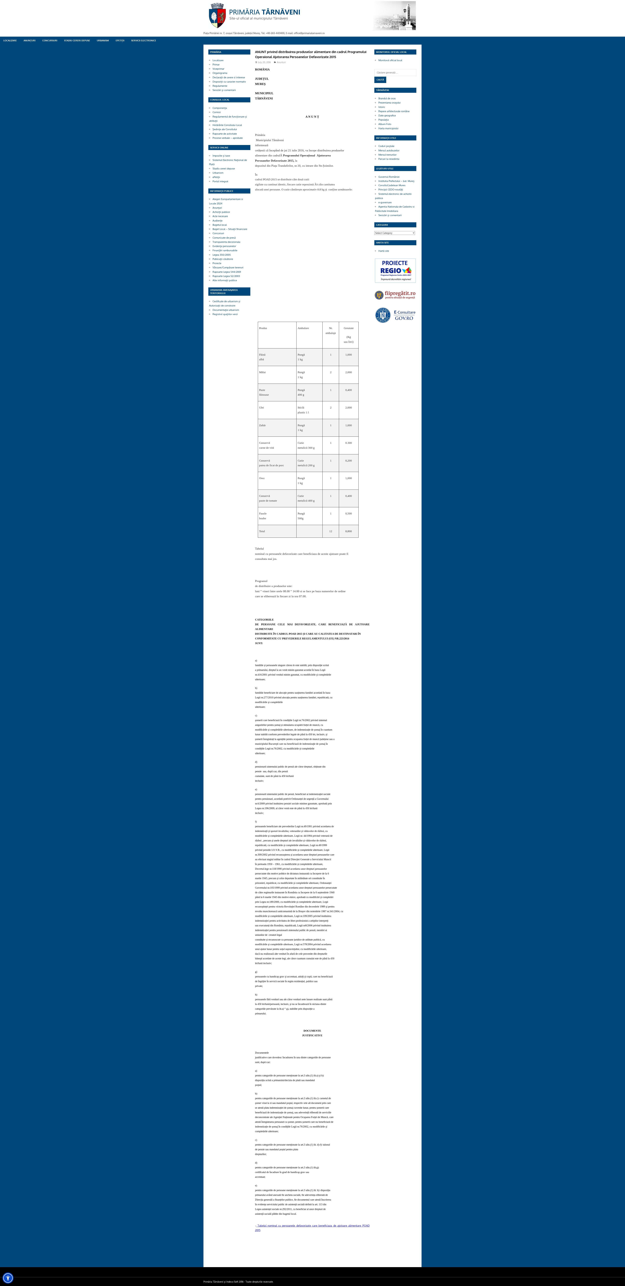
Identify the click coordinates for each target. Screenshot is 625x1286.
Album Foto (384, 124)
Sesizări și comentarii (224, 90)
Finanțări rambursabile (225, 250)
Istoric (381, 107)
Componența (220, 108)
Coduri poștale (386, 146)
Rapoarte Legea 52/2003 (226, 276)
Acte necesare (220, 216)
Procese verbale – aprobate (228, 137)
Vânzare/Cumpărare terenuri (228, 267)
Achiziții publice (221, 212)
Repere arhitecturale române (394, 111)
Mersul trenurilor (387, 154)
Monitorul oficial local (390, 60)
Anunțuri (29, 40)
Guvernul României (389, 176)
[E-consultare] (395, 322)
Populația (383, 119)
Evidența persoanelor (224, 246)
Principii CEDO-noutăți (390, 189)
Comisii (217, 112)
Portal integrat (220, 181)
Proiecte (217, 263)
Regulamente (220, 85)
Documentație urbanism (226, 309)
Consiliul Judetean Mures (391, 185)
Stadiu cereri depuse (77, 40)
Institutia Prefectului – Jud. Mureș (396, 181)
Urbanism (103, 40)
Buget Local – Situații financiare (230, 229)
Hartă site (383, 250)
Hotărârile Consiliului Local (227, 125)
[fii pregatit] (395, 300)
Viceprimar (218, 68)
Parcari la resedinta (388, 158)
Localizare (10, 40)
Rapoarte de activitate (225, 133)
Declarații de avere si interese (229, 77)
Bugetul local (220, 224)
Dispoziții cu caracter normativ (229, 81)
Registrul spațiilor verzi (225, 314)
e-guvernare (385, 202)
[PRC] (395, 282)
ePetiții (120, 40)
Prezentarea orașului (389, 102)
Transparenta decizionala (226, 241)
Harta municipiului (388, 128)
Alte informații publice (225, 280)
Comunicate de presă (224, 237)
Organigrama (220, 73)
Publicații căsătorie (223, 259)
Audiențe (217, 220)
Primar (216, 64)
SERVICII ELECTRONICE (143, 40)
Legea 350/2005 (222, 254)
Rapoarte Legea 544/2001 (227, 271)
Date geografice (387, 115)
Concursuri (49, 40)
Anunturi (281, 62)
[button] (8, 1278)
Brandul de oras (387, 98)
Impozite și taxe (221, 155)
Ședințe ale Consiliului (225, 129)
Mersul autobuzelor (388, 150)
